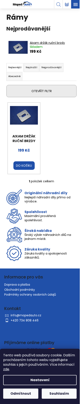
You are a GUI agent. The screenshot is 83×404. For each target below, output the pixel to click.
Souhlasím (59, 393)
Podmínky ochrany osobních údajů (30, 294)
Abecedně (14, 76)
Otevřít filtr (41, 91)
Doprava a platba (17, 284)
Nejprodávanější (52, 67)
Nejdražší (31, 67)
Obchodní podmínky (19, 290)
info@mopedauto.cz (26, 315)
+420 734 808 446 (25, 320)
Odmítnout (20, 393)
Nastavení (40, 380)
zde (6, 369)
